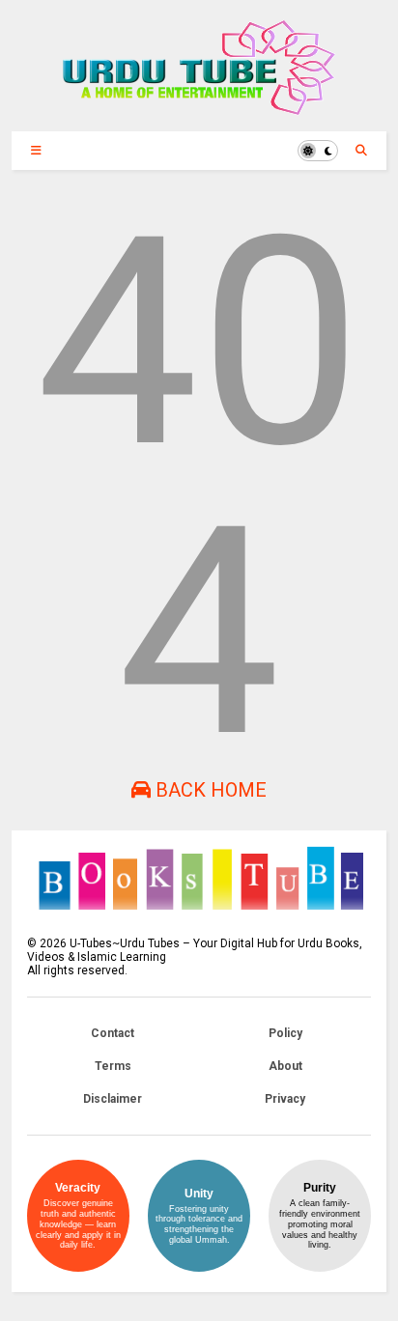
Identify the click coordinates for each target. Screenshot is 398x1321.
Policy (285, 1033)
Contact (112, 1033)
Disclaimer (112, 1099)
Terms (113, 1066)
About (285, 1066)
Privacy (285, 1099)
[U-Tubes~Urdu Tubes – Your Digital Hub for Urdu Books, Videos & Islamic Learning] (198, 107)
